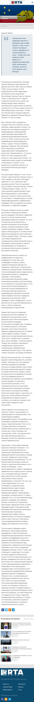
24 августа (16, 634)
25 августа (16, 626)
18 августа (16, 658)
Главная (3, 25)
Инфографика (7, 690)
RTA (21, 20)
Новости (6, 684)
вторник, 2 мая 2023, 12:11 (10, 20)
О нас (20, 690)
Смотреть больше (28, 618)
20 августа (16, 641)
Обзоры (20, 687)
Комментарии (7, 687)
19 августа (16, 650)
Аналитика (10, 25)
